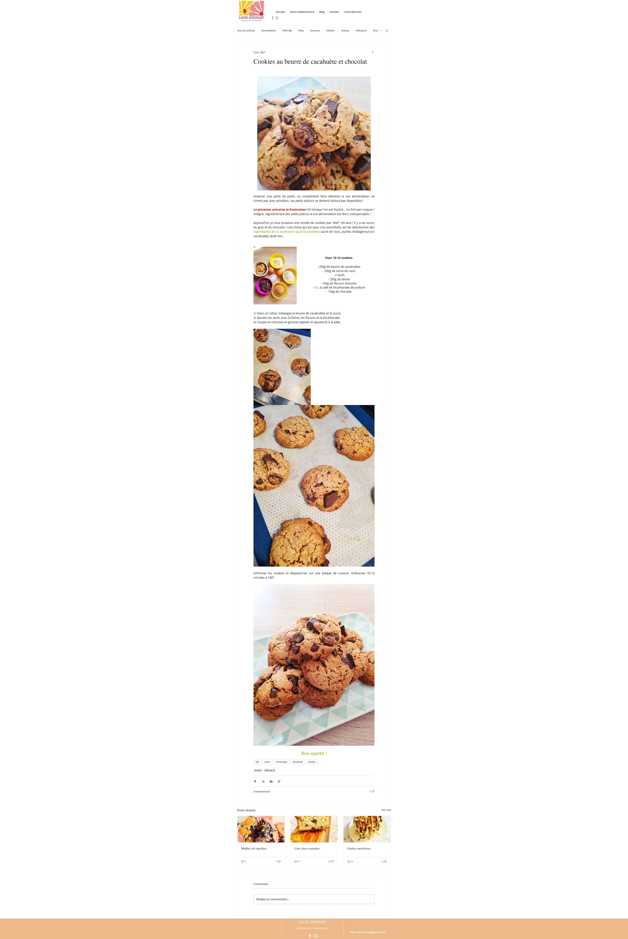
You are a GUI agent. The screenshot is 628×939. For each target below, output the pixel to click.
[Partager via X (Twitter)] (263, 781)
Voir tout (386, 809)
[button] (386, 30)
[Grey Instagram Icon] (277, 18)
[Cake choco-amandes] (314, 829)
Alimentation (268, 30)
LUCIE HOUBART (313, 922)
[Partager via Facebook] (255, 781)
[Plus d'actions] (373, 52)
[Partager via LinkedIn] (271, 781)
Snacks (345, 30)
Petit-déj (287, 30)
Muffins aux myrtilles (254, 848)
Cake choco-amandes (307, 848)
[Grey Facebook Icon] (273, 18)
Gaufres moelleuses (359, 848)
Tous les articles (246, 30)
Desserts (315, 30)
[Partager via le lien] (279, 781)
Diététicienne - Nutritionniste (313, 928)
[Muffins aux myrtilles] (261, 829)
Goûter (312, 761)
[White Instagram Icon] (315, 936)
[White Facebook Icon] (310, 936)
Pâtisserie (361, 30)
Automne (298, 761)
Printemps (281, 761)
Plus (375, 30)
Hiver (267, 761)
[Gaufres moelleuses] (367, 829)
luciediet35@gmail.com (370, 932)
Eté (257, 761)
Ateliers (330, 30)
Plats (301, 30)
